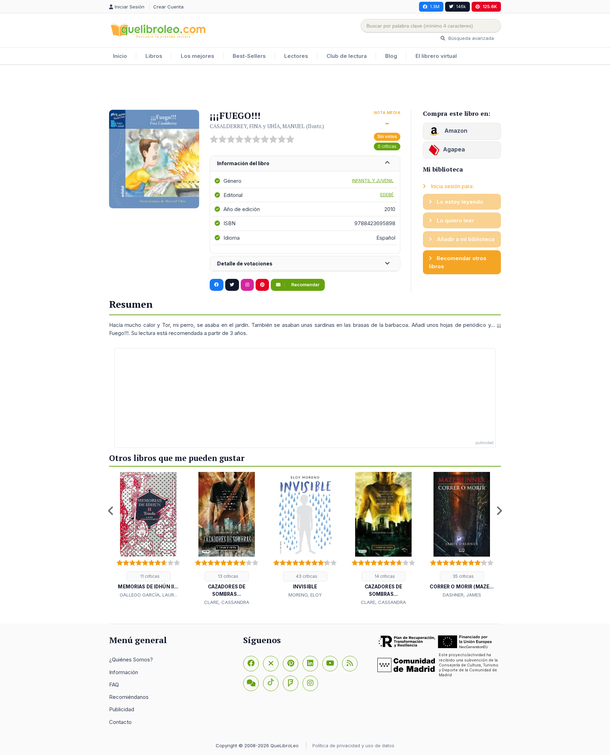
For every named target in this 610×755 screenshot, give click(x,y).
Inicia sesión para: (451, 186)
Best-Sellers (249, 56)
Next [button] (499, 510)
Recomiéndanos (129, 697)
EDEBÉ (387, 194)
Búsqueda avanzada (470, 38)
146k (461, 6)
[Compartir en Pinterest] (262, 285)
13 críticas (227, 576)
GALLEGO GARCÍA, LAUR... (148, 595)
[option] (148, 535)
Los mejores (197, 56)
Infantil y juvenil (373, 180)
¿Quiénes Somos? (131, 659)
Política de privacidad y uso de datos (353, 745)
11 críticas (149, 576)
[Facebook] (251, 663)
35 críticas (462, 576)
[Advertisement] (305, 88)
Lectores (296, 56)
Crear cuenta (168, 7)
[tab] (305, 163)
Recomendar (304, 284)
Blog (391, 56)
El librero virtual (436, 56)
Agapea (454, 149)
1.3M (434, 6)
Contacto (120, 722)
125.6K (490, 6)
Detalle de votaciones (245, 263)
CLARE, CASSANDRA (226, 602)
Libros (153, 56)
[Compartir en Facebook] (216, 285)
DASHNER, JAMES (462, 595)
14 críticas (384, 576)
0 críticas (387, 146)
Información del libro (243, 163)
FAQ (114, 684)
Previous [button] (110, 510)
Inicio (120, 56)
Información (123, 672)
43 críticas (306, 576)
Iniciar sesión (130, 7)
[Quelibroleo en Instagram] (247, 285)
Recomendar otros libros (457, 262)
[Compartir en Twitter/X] (232, 285)
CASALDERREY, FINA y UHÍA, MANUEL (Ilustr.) (267, 126)
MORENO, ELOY (305, 595)
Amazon (455, 130)
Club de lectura (347, 56)
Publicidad (121, 709)
